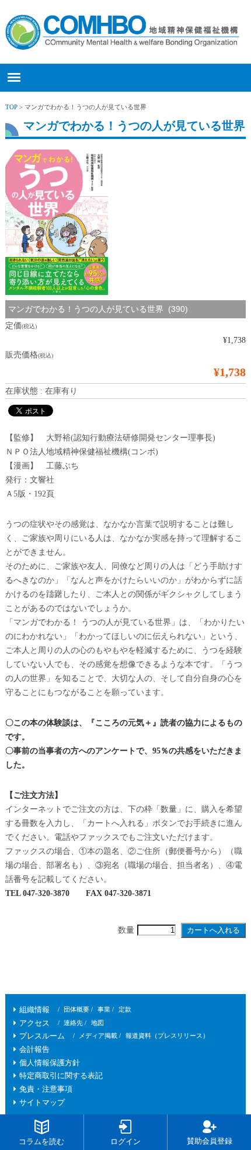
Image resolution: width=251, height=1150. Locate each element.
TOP (11, 106)
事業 (103, 1009)
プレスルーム (42, 1036)
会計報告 (34, 1049)
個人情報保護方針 (49, 1063)
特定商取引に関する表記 (61, 1076)
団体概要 (76, 1009)
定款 (124, 1009)
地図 (97, 1022)
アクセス (34, 1023)
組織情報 (34, 1010)
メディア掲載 (98, 1035)
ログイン (125, 1142)
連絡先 (73, 1022)
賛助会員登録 (209, 1141)
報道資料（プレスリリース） (167, 1035)
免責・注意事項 (45, 1089)
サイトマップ (42, 1103)
